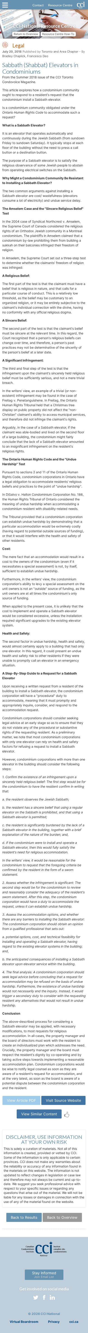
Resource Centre (60, 5)
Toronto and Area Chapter (60, 51)
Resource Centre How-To (58, 34)
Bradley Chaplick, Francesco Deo (25, 56)
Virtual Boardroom (24, 1322)
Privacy (54, 1322)
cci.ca (73, 1322)
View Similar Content (39, 1114)
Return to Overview (26, 34)
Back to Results (24, 1217)
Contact (38, 5)
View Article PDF (21, 1100)
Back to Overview (62, 1217)
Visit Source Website (63, 1100)
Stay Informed (44, 1275)
